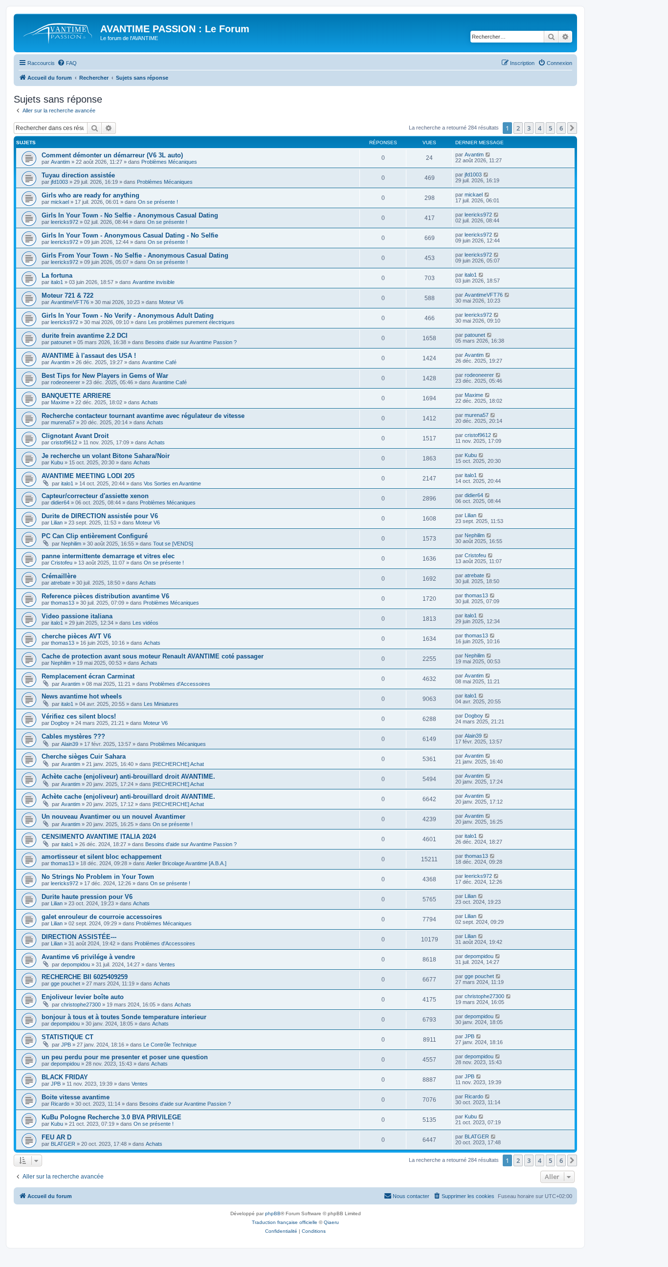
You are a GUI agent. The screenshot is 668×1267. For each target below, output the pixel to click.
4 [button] (539, 128)
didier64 (60, 502)
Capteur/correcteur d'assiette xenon (95, 496)
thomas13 (62, 603)
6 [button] (561, 128)
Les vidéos (145, 623)
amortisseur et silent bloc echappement (101, 856)
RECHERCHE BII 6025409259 (85, 977)
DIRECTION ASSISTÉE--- (79, 936)
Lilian (57, 522)
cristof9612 (64, 442)
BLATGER (63, 1144)
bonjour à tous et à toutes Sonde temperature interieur (124, 1017)
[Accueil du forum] (58, 31)
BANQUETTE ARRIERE (76, 395)
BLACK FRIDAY (65, 1077)
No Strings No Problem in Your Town (98, 876)
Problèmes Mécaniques (169, 162)
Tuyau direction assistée (78, 175)
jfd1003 (59, 182)
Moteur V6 (171, 302)
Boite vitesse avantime (76, 1097)
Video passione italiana (77, 616)
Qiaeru (331, 1222)
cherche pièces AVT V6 (76, 636)
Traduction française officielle (284, 1222)
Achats (149, 402)
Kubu (57, 462)
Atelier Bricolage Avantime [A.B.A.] (186, 863)
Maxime (60, 402)
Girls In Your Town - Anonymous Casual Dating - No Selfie (130, 235)
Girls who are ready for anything (90, 195)
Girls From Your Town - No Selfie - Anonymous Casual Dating (135, 255)
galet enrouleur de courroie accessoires (102, 916)
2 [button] (518, 128)
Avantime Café (159, 362)
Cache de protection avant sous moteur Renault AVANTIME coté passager (153, 656)
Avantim (60, 162)
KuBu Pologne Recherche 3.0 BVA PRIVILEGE (111, 1117)
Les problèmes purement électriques (191, 322)
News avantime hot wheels (82, 696)
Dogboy (60, 723)
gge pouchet (65, 983)
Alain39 (69, 744)
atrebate (60, 583)
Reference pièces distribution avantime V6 (105, 596)
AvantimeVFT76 (70, 302)
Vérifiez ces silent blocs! (79, 716)
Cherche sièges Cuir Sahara (85, 756)
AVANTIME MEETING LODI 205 (88, 476)
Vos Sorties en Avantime (172, 483)
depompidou (75, 964)
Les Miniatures (161, 704)
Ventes (167, 964)
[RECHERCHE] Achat (178, 764)
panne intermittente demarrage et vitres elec (108, 556)
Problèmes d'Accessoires (180, 684)
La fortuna (57, 275)
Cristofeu (61, 563)
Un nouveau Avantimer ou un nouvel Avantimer (113, 816)
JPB (66, 1045)
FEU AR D (56, 1137)
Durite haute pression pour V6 (87, 896)
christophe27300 (81, 1004)
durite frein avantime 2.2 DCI (85, 335)
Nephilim (71, 543)
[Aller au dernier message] (488, 154)
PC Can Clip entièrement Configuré (95, 536)
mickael (60, 202)
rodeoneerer (65, 382)
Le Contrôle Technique (170, 1045)
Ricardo (60, 1104)
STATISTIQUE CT (67, 1037)
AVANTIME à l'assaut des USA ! (89, 355)
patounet (61, 342)
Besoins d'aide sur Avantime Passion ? (191, 342)
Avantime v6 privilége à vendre (88, 957)
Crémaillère (59, 576)
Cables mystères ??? (73, 736)
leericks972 (64, 222)
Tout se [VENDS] (173, 543)
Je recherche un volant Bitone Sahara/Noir (106, 455)
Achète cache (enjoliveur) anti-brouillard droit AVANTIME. (128, 776)
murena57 (63, 422)
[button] (572, 128)
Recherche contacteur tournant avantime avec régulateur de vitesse (143, 415)
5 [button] (550, 128)
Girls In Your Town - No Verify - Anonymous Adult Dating (128, 315)
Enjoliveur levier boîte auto (83, 997)
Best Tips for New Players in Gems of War (105, 375)
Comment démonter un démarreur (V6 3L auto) (112, 155)
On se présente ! (158, 202)
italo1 (57, 282)
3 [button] (529, 128)
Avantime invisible (154, 282)
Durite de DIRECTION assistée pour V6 (100, 516)
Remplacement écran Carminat (88, 676)
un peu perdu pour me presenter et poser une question (125, 1057)
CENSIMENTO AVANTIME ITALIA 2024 (99, 836)
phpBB (273, 1213)
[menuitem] (67, 63)
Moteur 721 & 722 (67, 295)
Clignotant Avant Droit (75, 435)
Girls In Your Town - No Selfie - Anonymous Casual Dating (130, 215)
